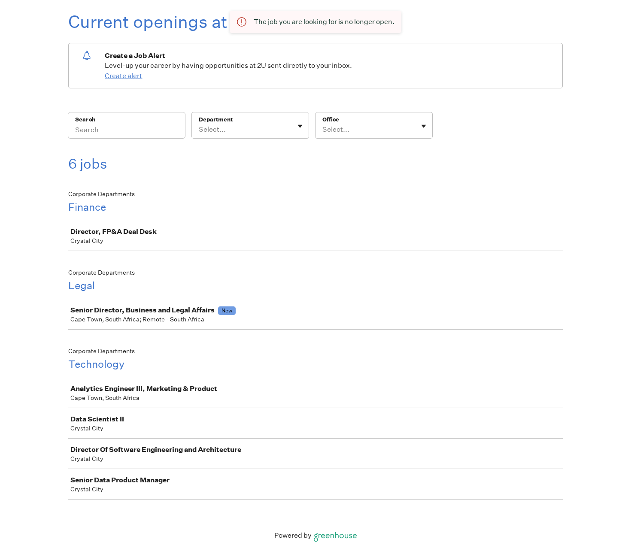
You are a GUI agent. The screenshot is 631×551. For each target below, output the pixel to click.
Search (85, 119)
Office (330, 119)
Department (216, 119)
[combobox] (199, 129)
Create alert (123, 76)
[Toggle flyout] (300, 126)
